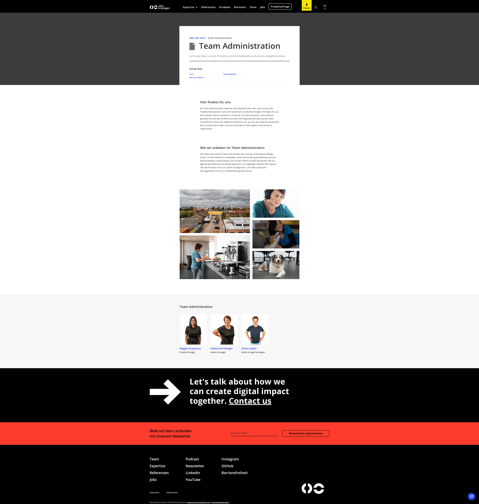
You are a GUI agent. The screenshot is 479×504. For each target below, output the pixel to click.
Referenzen (159, 472)
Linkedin (193, 472)
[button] (316, 7)
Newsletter (195, 466)
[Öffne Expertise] (196, 7)
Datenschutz (172, 492)
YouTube (193, 479)
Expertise (157, 466)
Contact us (250, 400)
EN (324, 9)
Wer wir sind (197, 38)
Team (154, 459)
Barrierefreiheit (235, 472)
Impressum (154, 492)
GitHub (227, 466)
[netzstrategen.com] (307, 488)
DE (324, 5)
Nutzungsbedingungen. (220, 502)
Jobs (153, 479)
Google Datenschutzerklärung (198, 502)
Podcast (192, 459)
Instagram (230, 459)
